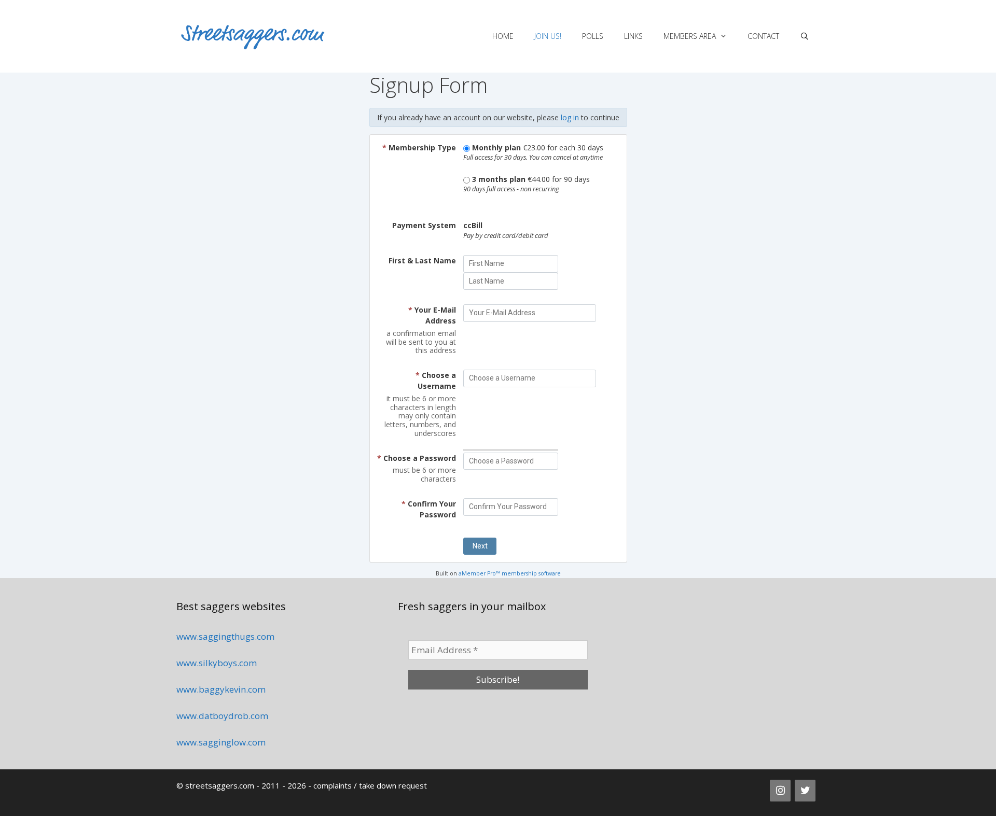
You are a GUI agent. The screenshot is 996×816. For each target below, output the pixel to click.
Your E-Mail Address (432, 315)
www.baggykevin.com (221, 689)
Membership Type (419, 147)
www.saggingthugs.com (225, 636)
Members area (689, 36)
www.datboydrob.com (222, 716)
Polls (592, 36)
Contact (763, 36)
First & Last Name (422, 260)
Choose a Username (436, 380)
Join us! (547, 36)
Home (503, 36)
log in (570, 117)
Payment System (424, 225)
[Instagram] (780, 790)
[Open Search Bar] (805, 36)
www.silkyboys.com (216, 663)
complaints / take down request (370, 785)
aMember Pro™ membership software (510, 573)
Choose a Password (416, 458)
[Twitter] (805, 790)
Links (633, 36)
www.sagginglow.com (221, 742)
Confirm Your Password (429, 509)
